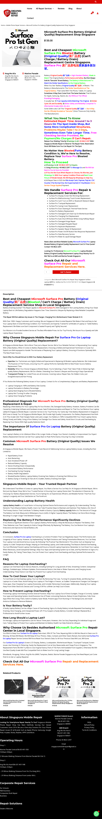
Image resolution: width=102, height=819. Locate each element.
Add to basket (65, 272)
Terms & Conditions (89, 730)
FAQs (89, 722)
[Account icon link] (98, 13)
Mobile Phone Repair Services (15, 25)
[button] (96, 2)
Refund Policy (89, 725)
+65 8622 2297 (84, 141)
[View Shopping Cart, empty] (91, 13)
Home (3, 25)
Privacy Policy (89, 727)
